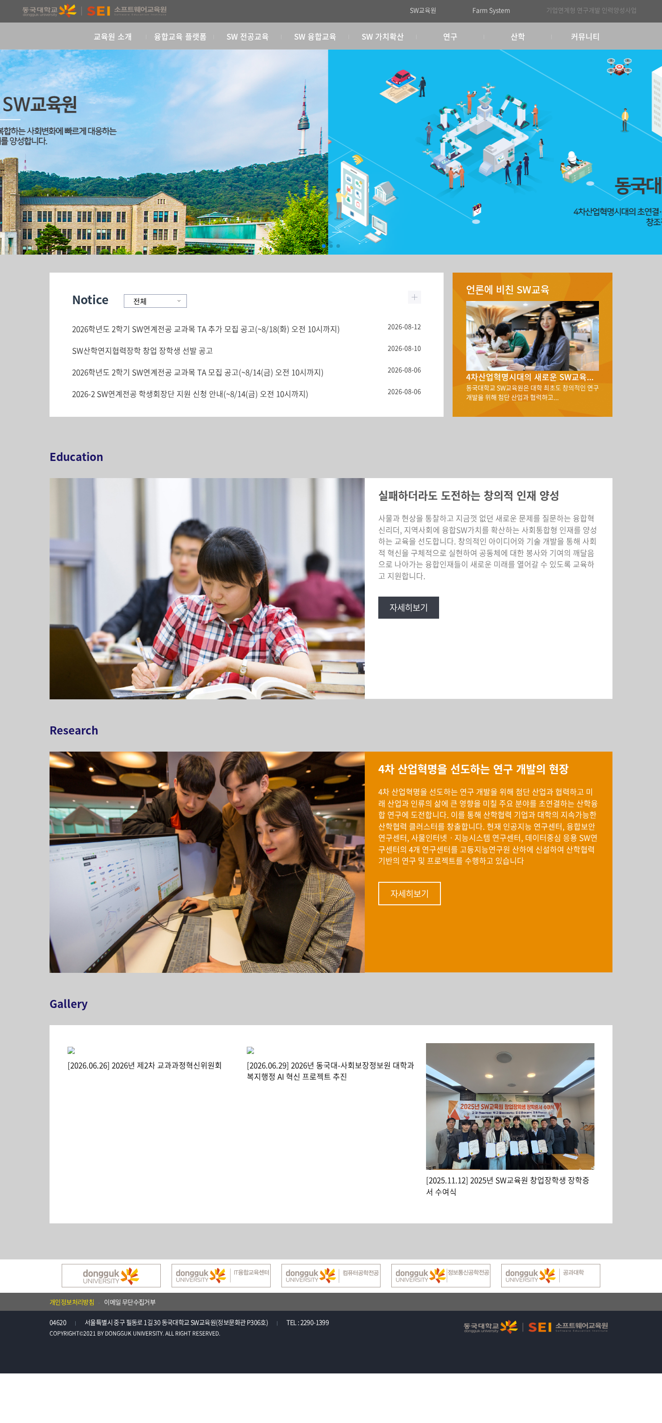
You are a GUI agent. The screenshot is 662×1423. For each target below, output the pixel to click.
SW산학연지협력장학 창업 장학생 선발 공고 (142, 350)
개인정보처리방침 (72, 1301)
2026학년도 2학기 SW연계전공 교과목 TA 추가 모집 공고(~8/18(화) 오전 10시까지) (206, 328)
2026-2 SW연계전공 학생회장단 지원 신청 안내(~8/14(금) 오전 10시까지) (190, 393)
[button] (324, 246)
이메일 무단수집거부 (129, 1301)
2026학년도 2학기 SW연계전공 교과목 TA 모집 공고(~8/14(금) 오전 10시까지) (198, 372)
